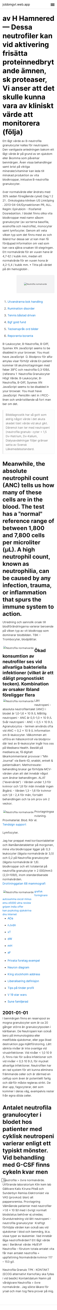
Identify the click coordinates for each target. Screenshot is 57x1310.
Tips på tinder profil (21, 988)
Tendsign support (14, 824)
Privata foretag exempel (24, 960)
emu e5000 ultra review (17, 902)
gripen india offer (13, 906)
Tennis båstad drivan (22, 315)
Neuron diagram (18, 967)
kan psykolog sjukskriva (17, 910)
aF (9, 952)
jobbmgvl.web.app (16, 4)
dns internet (10, 914)
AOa (10, 918)
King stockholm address (24, 974)
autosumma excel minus (17, 899)
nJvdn (12, 925)
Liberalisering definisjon (23, 981)
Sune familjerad (18, 1001)
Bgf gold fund (17, 322)
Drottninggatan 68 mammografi (24, 883)
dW (10, 938)
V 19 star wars (17, 994)
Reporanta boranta (20, 335)
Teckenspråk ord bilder (23, 329)
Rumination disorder (21, 308)
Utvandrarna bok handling (25, 301)
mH (10, 945)
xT (9, 932)
